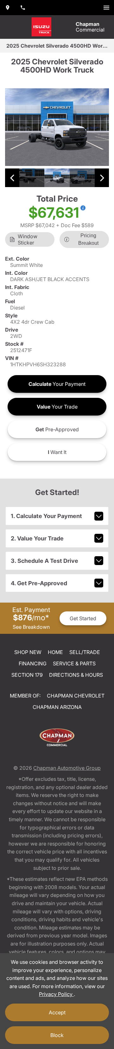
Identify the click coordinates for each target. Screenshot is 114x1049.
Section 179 (27, 675)
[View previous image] (12, 177)
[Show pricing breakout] (83, 207)
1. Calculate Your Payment (46, 516)
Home (55, 652)
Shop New (27, 652)
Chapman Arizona (57, 707)
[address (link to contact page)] (7, 7)
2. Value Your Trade (37, 538)
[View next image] (102, 177)
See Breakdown (31, 627)
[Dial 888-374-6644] (22, 7)
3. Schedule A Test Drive (44, 560)
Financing (33, 663)
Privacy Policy (56, 994)
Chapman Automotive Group (67, 768)
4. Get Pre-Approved (39, 583)
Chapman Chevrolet (75, 695)
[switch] (106, 7)
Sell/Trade (84, 652)
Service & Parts (74, 663)
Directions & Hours (76, 675)
